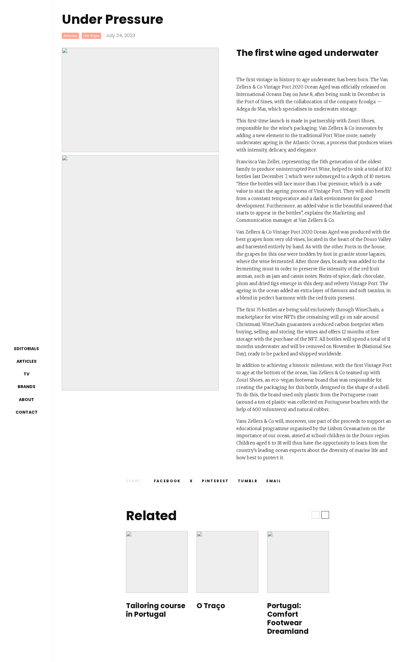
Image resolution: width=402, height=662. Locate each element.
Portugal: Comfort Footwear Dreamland (288, 619)
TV (26, 374)
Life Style (91, 35)
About (26, 399)
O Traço (211, 606)
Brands (26, 387)
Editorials (26, 349)
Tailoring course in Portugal (155, 610)
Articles (26, 361)
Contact (27, 412)
